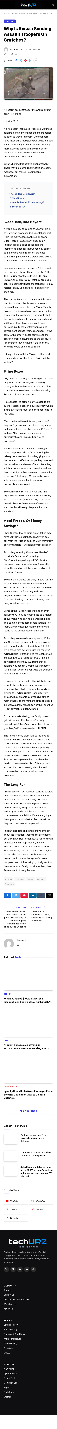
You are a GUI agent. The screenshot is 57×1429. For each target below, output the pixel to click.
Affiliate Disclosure (12, 1339)
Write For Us (9, 1304)
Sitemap (7, 1396)
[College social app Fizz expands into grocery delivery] (11, 1138)
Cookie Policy (10, 1343)
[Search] (52, 5)
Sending (41, 879)
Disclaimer (8, 1348)
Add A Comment (28, 1111)
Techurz (16, 49)
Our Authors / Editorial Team (17, 1299)
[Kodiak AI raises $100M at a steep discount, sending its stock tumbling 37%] (28, 976)
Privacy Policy (10, 1329)
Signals (7, 1387)
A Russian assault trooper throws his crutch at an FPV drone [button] (27, 112)
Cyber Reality (10, 1373)
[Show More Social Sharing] (35, 60)
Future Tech (9, 1378)
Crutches (20, 879)
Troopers (9, 884)
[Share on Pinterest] (25, 60)
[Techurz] (28, 5)
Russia (30, 879)
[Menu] (5, 5)
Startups (14, 13)
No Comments (35, 49)
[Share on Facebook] (16, 60)
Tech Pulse (9, 1392)
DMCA (7, 1352)
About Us (8, 1290)
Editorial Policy (11, 1325)
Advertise (8, 1308)
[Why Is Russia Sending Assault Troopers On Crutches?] (28, 83)
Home (6, 13)
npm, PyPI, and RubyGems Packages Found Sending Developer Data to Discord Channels (28, 1094)
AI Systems (9, 1369)
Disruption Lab (10, 1383)
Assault (8, 879)
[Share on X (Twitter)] (21, 60)
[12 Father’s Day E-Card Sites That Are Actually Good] (11, 1156)
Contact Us (9, 1295)
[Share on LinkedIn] (30, 60)
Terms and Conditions (14, 1334)
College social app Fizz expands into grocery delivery (33, 1138)
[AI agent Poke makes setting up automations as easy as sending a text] (28, 1023)
